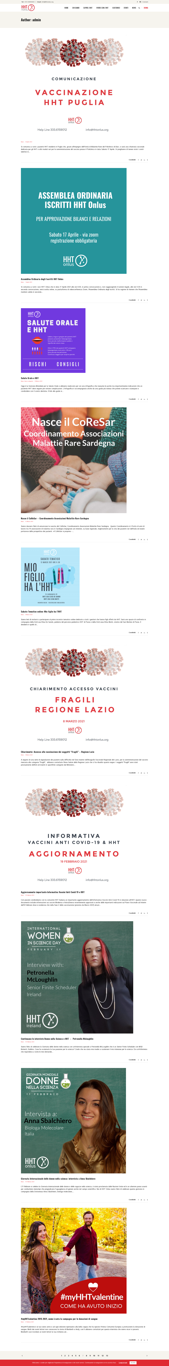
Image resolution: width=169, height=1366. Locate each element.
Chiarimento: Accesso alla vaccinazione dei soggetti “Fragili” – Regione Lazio (58, 751)
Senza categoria (28, 381)
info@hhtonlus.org (47, 2)
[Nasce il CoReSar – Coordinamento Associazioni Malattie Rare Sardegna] (84, 460)
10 (94, 1356)
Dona (146, 7)
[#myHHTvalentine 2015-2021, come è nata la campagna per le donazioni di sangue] (84, 1261)
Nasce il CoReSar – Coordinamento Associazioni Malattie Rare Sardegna (55, 518)
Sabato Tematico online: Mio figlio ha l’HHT (41, 611)
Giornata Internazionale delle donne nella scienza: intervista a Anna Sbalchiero (58, 1178)
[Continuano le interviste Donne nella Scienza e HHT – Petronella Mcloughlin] (84, 977)
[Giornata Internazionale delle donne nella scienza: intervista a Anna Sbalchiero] (84, 1120)
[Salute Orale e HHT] (84, 340)
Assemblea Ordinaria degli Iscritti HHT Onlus (42, 279)
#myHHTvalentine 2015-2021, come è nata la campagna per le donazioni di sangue (59, 1318)
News (22, 142)
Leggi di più (123, 1363)
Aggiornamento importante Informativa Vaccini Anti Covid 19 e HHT (52, 892)
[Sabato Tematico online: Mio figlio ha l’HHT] (84, 577)
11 (98, 1356)
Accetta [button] (133, 1363)
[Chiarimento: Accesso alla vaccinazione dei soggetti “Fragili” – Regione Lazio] (84, 694)
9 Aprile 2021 (28, 142)
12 (103, 1356)
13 (107, 1356)
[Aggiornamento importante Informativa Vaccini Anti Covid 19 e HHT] (84, 834)
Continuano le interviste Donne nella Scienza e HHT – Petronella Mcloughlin (57, 1038)
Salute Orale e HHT (30, 378)
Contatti (145, 2)
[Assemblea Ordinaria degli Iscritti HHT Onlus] (84, 221)
